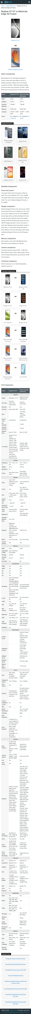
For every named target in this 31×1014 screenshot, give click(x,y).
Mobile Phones (10, 6)
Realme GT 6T (15, 40)
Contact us (25, 1012)
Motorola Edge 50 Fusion (15, 69)
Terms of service (16, 1012)
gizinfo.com (13, 1010)
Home (3, 6)
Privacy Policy (6, 1012)
